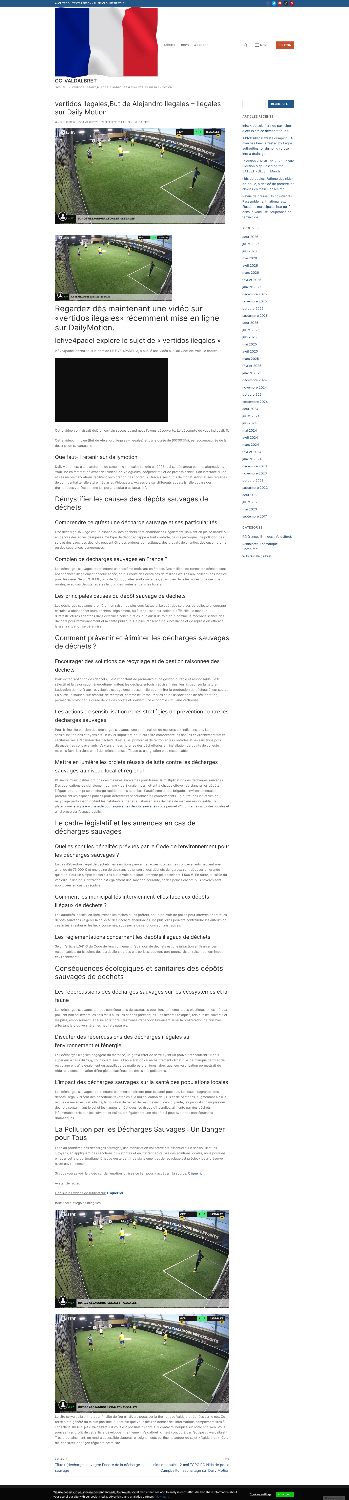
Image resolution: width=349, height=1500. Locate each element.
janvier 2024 (252, 459)
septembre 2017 (254, 516)
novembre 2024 (254, 387)
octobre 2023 (253, 481)
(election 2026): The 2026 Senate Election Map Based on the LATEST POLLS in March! (268, 166)
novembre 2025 (254, 301)
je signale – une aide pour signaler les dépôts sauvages (115, 806)
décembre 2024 (254, 380)
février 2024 (251, 452)
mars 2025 (250, 359)
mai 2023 (249, 509)
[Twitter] (274, 3)
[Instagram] (285, 3)
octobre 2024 (253, 394)
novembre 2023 (254, 473)
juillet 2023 (251, 502)
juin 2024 (249, 423)
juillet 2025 (251, 330)
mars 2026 (250, 272)
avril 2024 (250, 437)
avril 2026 (250, 265)
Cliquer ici (195, 1173)
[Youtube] (280, 3)
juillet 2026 (251, 244)
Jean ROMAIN (66, 122)
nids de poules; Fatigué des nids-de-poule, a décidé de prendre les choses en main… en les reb (268, 183)
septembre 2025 (255, 316)
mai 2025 (249, 344)
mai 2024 (249, 430)
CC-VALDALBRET (76, 81)
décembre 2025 (254, 294)
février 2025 (251, 366)
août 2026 (250, 237)
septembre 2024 (255, 402)
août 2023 (250, 495)
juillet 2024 (251, 416)
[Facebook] (268, 3)
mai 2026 (249, 258)
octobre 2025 (253, 308)
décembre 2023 (254, 466)
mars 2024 (250, 445)
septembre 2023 (255, 488)
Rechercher (280, 104)
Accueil (61, 87)
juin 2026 (249, 251)
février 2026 (251, 280)
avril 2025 (250, 351)
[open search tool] (245, 45)
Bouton (285, 45)
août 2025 (250, 323)
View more (162, 1496)
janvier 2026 (252, 287)
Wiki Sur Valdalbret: (257, 556)
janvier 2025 (252, 373)
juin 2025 (249, 337)
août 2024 (250, 409)
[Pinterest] (291, 3)
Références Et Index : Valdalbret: (127, 122)
